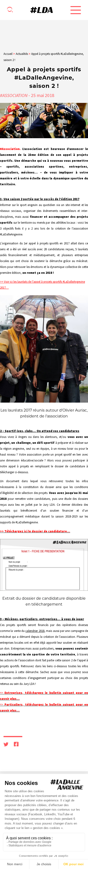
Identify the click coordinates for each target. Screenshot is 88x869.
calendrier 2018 (34, 631)
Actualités (22, 54)
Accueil (8, 54)
